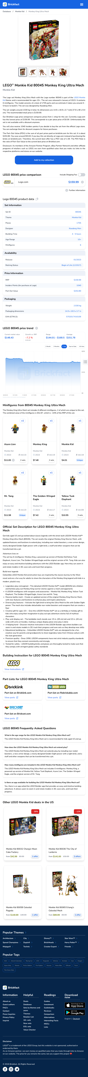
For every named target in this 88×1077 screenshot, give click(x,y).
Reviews (47, 1011)
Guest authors (9, 1004)
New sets (27, 1023)
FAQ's (5, 1007)
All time (81, 346)
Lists (46, 1027)
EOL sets (27, 1026)
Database (27, 1004)
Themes (26, 1013)
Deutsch (76, 1018)
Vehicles (55, 961)
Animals (64, 961)
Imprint (6, 1020)
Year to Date (72, 346)
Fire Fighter (39, 965)
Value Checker (29, 1030)
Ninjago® (7, 946)
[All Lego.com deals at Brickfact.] (9, 182)
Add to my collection (44, 160)
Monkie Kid (76, 217)
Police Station (27, 965)
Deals (25, 1001)
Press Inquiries (9, 1014)
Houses (49, 965)
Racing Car (29, 961)
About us (6, 1001)
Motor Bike (58, 965)
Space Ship (7, 965)
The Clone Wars (9, 970)
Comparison (49, 1014)
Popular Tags (11, 954)
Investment (49, 1004)
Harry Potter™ (71, 942)
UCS (37, 961)
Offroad (68, 965)
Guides (47, 1001)
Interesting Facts (51, 1020)
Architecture (8, 938)
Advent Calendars (16, 961)
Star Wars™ (70, 938)
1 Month (48, 346)
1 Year (64, 346)
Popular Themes (13, 932)
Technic (26, 946)
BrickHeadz (49, 942)
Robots (17, 965)
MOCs (46, 1024)
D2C (5, 961)
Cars (72, 961)
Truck (76, 965)
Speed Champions (10, 942)
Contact (6, 1011)
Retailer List (28, 1017)
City (25, 938)
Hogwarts (46, 961)
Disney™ (47, 938)
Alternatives (49, 1017)
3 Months (56, 346)
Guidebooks (49, 1007)
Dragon (80, 961)
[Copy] (37, 199)
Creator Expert (50, 946)
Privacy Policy (8, 1017)
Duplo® (26, 942)
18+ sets (27, 1020)
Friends (68, 946)
